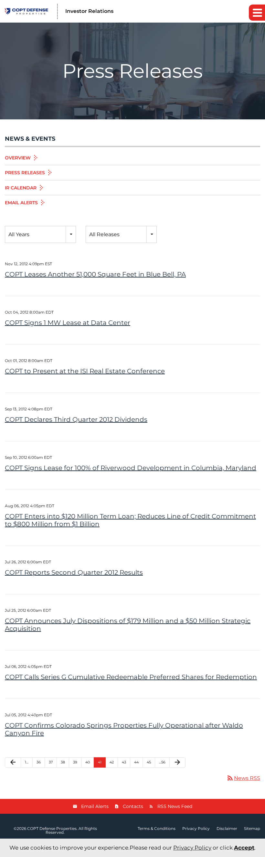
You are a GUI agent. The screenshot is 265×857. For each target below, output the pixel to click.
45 (149, 762)
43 (124, 762)
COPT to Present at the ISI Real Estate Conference (85, 371)
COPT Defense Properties (52, 828)
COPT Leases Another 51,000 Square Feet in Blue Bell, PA (95, 274)
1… (26, 762)
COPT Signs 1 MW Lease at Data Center (67, 323)
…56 (162, 762)
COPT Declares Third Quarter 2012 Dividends (76, 419)
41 (99, 762)
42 (112, 762)
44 (136, 762)
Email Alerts (21, 203)
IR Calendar (21, 188)
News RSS (243, 778)
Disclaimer (227, 829)
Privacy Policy (196, 829)
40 (87, 762)
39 (75, 762)
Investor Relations (89, 11)
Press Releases (25, 173)
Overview (18, 158)
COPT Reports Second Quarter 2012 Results (74, 572)
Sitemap (252, 829)
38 (63, 762)
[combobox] (40, 234)
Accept (244, 847)
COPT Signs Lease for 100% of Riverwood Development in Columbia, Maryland (130, 468)
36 (39, 762)
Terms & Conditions (156, 829)
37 (51, 762)
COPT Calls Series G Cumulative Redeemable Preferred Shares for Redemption (131, 677)
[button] (257, 13)
